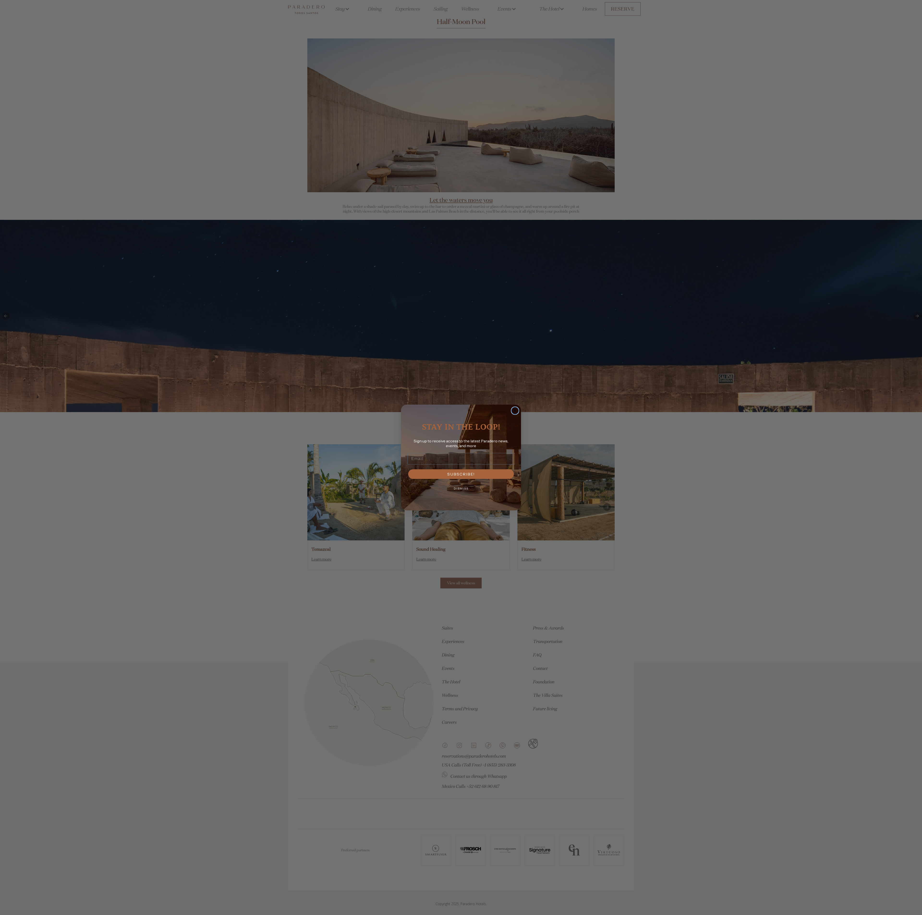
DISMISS (461, 488)
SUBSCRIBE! (461, 474)
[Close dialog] (515, 410)
